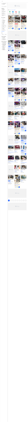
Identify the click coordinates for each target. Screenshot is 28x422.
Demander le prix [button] (17, 108)
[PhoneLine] (13, 28)
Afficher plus (2, 31)
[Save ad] (13, 16)
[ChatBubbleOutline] (9, 28)
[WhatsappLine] (11, 28)
